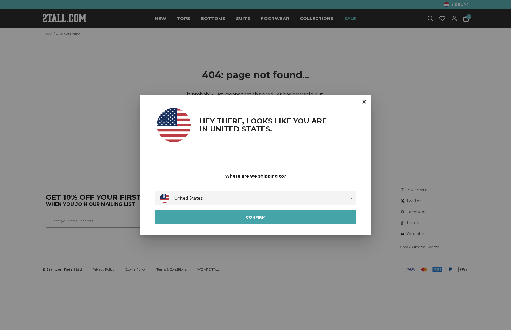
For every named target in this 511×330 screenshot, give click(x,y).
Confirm (256, 217)
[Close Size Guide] (364, 102)
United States (188, 198)
